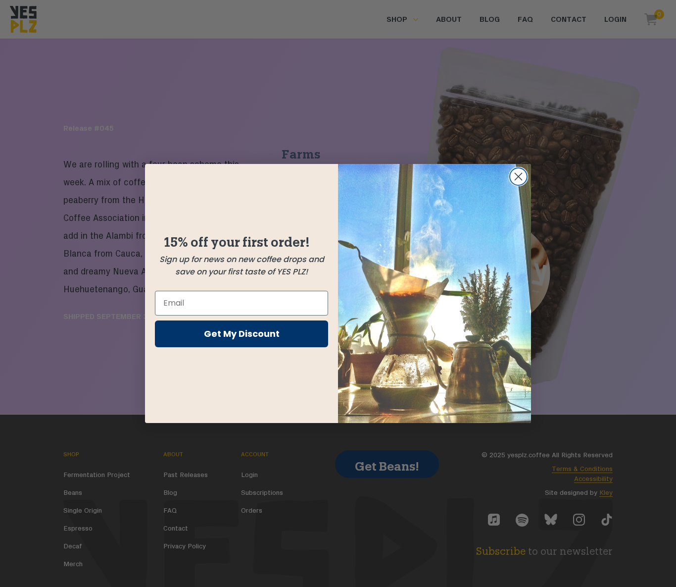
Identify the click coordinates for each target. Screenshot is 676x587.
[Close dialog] (518, 176)
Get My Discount (242, 333)
